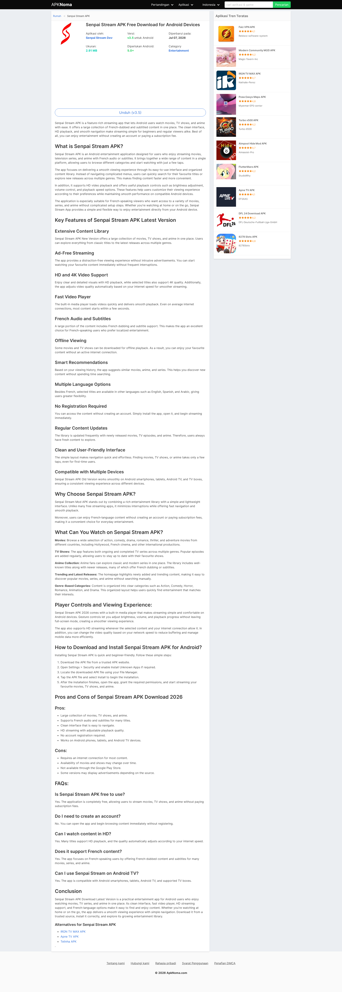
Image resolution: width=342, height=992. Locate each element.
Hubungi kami (140, 963)
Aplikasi (183, 4)
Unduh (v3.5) (130, 112)
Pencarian (281, 4)
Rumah (57, 15)
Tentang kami (116, 963)
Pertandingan (160, 4)
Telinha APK (68, 941)
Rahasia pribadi (165, 963)
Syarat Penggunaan (195, 963)
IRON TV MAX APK (73, 931)
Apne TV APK (70, 936)
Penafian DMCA (224, 963)
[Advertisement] (130, 82)
